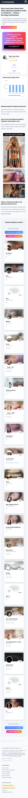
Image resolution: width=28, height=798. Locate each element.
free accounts (22, 754)
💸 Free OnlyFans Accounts (13, 232)
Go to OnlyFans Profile (9, 27)
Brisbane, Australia (6, 213)
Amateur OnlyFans (6, 771)
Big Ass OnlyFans (6, 773)
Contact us (4, 790)
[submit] (14, 47)
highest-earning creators (15, 756)
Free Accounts (5, 768)
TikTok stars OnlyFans (7, 777)
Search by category (13, 228)
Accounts (8, 2)
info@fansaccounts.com (7, 792)
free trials (16, 754)
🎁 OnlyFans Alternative (13, 236)
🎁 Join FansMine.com (13, 731)
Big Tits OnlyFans (6, 775)
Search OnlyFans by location (8, 770)
